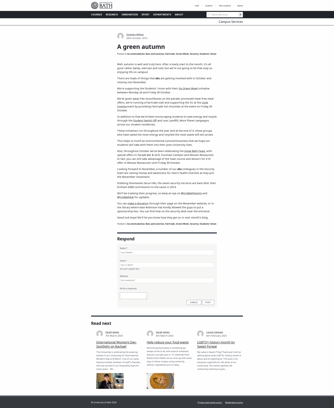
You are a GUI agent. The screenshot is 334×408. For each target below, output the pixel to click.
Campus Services (231, 21)
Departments (162, 14)
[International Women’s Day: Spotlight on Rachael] (110, 381)
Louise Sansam (214, 332)
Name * (123, 248)
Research (112, 14)
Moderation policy (234, 402)
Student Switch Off (145, 120)
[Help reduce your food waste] (160, 381)
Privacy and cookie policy (210, 402)
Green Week (182, 53)
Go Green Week (188, 88)
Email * (123, 260)
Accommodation (136, 53)
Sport (145, 14)
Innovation (130, 14)
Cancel (194, 302)
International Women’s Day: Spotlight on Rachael (116, 344)
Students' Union (208, 53)
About (179, 14)
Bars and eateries (155, 53)
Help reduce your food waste (168, 342)
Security (194, 53)
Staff (197, 5)
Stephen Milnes (135, 34)
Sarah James (112, 332)
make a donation (137, 203)
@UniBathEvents (191, 193)
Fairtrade (170, 53)
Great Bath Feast (194, 151)
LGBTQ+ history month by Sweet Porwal (216, 344)
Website (124, 276)
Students (209, 5)
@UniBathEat (125, 197)
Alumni (240, 5)
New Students (225, 5)
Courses (96, 14)
